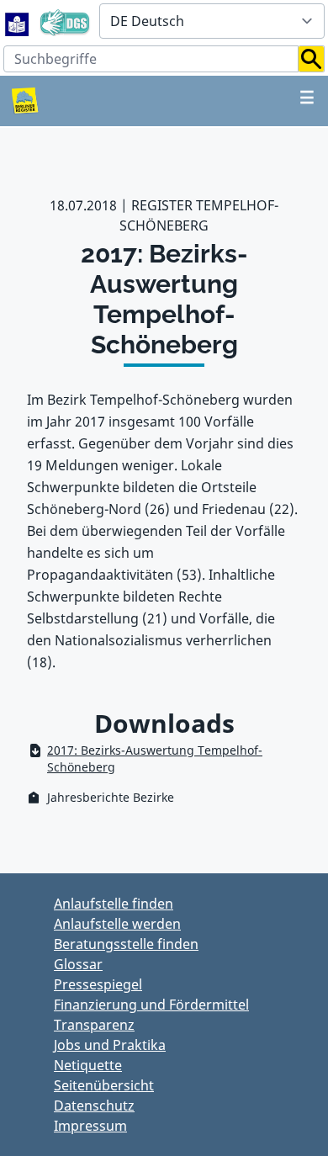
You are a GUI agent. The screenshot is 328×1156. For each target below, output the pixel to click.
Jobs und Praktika (110, 1045)
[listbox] (212, 21)
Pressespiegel (98, 984)
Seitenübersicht (104, 1085)
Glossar (78, 964)
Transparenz (94, 1024)
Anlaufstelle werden (117, 924)
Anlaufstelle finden (113, 903)
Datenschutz (94, 1105)
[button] (312, 58)
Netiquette (88, 1065)
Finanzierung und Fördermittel (151, 1004)
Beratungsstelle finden (126, 944)
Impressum (90, 1125)
